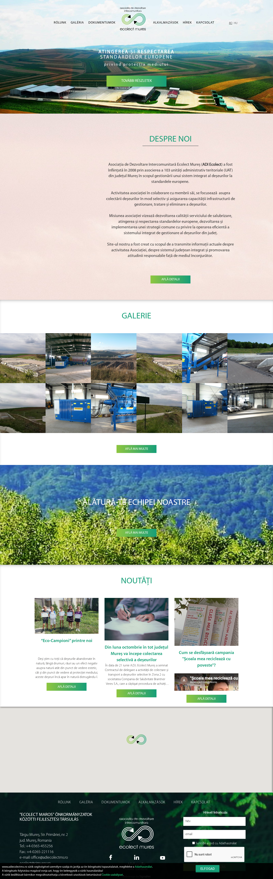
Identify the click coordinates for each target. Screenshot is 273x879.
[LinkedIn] (136, 857)
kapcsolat (205, 22)
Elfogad (207, 869)
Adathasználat (143, 866)
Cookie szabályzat (112, 874)
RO (230, 23)
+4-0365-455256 (39, 846)
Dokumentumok (102, 22)
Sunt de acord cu (207, 843)
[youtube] (162, 857)
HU (235, 23)
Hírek (187, 22)
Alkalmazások (165, 22)
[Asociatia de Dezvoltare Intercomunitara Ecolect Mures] (134, 19)
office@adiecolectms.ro (49, 858)
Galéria (77, 22)
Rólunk (60, 22)
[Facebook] (111, 857)
